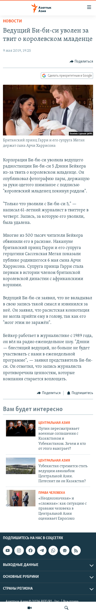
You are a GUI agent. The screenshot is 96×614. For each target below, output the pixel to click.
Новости (12, 21)
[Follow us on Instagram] (19, 550)
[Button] (81, 61)
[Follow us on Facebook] (30, 550)
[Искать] (66, 608)
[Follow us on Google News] (64, 550)
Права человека (51, 493)
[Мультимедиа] (29, 608)
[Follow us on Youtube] (7, 550)
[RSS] (76, 550)
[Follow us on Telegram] (42, 550)
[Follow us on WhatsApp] (53, 550)
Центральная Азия (54, 423)
